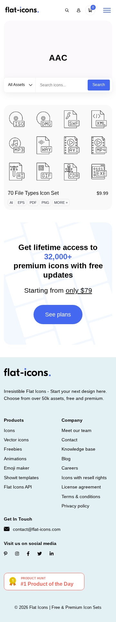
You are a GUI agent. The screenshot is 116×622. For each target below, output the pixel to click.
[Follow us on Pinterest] (5, 553)
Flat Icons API (18, 486)
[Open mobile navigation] (107, 10)
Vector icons (16, 439)
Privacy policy (75, 505)
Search (98, 84)
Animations (15, 458)
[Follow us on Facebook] (28, 553)
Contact (69, 439)
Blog (66, 458)
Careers (70, 468)
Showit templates (21, 477)
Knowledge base (78, 449)
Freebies (13, 449)
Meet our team (77, 430)
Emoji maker (16, 468)
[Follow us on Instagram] (17, 553)
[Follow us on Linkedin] (51, 553)
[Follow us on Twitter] (39, 553)
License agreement (81, 486)
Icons (9, 430)
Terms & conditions (81, 496)
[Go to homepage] (22, 10)
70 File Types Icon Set (33, 193)
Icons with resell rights (84, 477)
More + (61, 202)
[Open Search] (67, 10)
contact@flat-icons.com (37, 529)
